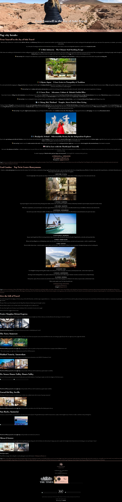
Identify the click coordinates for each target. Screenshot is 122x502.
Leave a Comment (14, 164)
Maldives (13, 291)
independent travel (64, 162)
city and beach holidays (43, 289)
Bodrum (28, 289)
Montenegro (22, 291)
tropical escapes (101, 291)
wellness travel (7, 164)
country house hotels (54, 458)
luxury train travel (107, 458)
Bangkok (20, 289)
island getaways (111, 289)
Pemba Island (38, 291)
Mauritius (17, 291)
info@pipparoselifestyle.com (61, 158)
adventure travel (6, 162)
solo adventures (100, 162)
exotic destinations (74, 289)
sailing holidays (14, 460)
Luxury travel (8, 291)
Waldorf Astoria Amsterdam (91, 460)
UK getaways (69, 460)
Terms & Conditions (61, 475)
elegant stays (61, 458)
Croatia (61, 289)
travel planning (64, 460)
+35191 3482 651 (65, 470)
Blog (70, 31)
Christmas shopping (31, 458)
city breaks (43, 162)
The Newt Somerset (51, 460)
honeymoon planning (100, 289)
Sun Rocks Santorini (32, 460)
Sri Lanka (79, 291)
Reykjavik (88, 162)
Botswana (32, 289)
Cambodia (36, 289)
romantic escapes (52, 291)
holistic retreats (93, 458)
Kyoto (70, 162)
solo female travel (107, 162)
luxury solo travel (75, 162)
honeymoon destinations (83, 289)
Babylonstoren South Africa (14, 458)
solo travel (113, 162)
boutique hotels (24, 458)
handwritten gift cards (85, 458)
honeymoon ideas (92, 289)
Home (9, 31)
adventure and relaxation (8, 289)
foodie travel (57, 162)
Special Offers (110, 31)
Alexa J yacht (5, 458)
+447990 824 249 (57, 470)
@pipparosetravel (64, 160)
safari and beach (67, 291)
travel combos (87, 291)
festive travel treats (68, 458)
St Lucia (82, 291)
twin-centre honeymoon (110, 291)
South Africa (73, 291)
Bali (10, 162)
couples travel (56, 289)
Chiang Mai (38, 162)
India (106, 289)
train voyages (57, 460)
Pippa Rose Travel (82, 162)
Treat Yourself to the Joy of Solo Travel (17, 39)
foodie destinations (76, 458)
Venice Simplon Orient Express (79, 460)
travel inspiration (94, 291)
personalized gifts (7, 460)
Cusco (53, 162)
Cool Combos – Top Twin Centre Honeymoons (20, 167)
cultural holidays (66, 289)
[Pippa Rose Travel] (61, 7)
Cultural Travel (49, 162)
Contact (89, 31)
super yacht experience (41, 460)
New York (33, 291)
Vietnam (117, 291)
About (28, 31)
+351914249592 (66, 156)
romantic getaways (60, 291)
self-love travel (94, 162)
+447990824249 (56, 156)
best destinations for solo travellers (19, 162)
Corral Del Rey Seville (45, 458)
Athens (14, 289)
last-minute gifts (100, 458)
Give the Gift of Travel (10, 296)
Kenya (115, 289)
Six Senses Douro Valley (23, 460)
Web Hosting (58, 500)
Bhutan (24, 289)
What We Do (49, 31)
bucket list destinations (30, 162)
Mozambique (28, 291)
